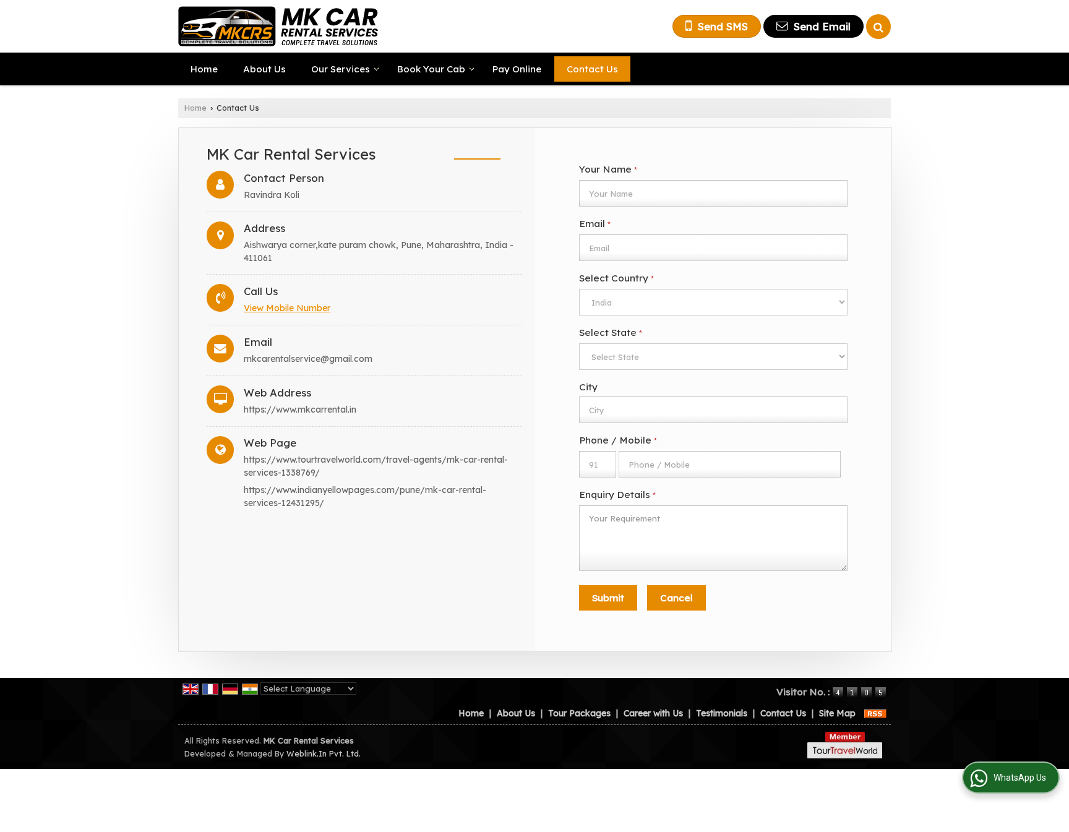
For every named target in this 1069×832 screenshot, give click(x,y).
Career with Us (653, 713)
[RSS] (875, 713)
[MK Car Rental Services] (278, 26)
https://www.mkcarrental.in (300, 409)
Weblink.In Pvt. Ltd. (323, 753)
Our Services (340, 69)
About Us (264, 69)
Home (204, 69)
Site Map (837, 713)
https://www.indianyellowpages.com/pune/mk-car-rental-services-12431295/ (365, 496)
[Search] (878, 26)
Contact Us (592, 69)
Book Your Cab (431, 69)
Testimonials (721, 713)
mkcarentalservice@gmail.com (308, 358)
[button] (287, 308)
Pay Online (516, 69)
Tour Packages (579, 713)
